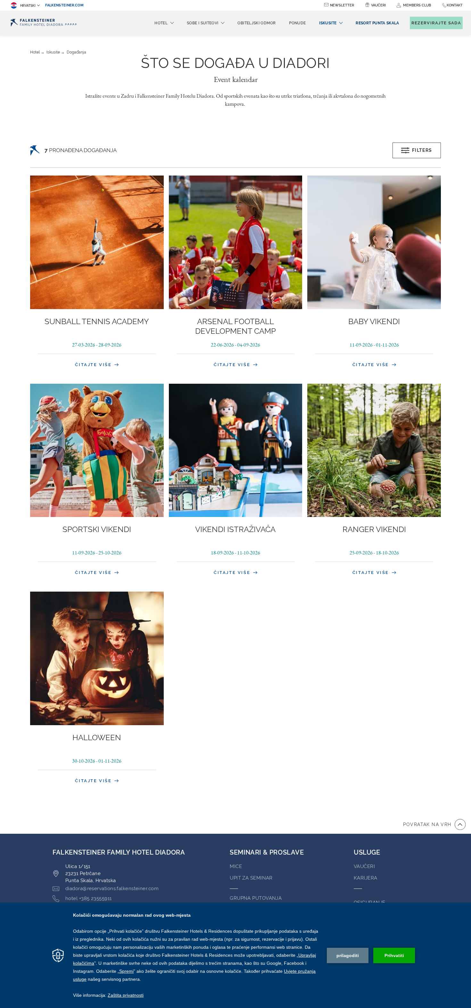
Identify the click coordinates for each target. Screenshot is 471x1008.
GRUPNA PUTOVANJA (256, 898)
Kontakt (455, 5)
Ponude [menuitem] (297, 23)
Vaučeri (378, 5)
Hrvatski (28, 5)
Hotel (35, 52)
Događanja (76, 52)
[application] (235, 955)
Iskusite (53, 52)
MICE (236, 866)
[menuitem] (377, 23)
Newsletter (342, 5)
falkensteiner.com (64, 5)
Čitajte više (94, 364)
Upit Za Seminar (251, 878)
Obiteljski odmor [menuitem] (256, 23)
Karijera (365, 878)
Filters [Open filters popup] (422, 150)
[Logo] (44, 23)
